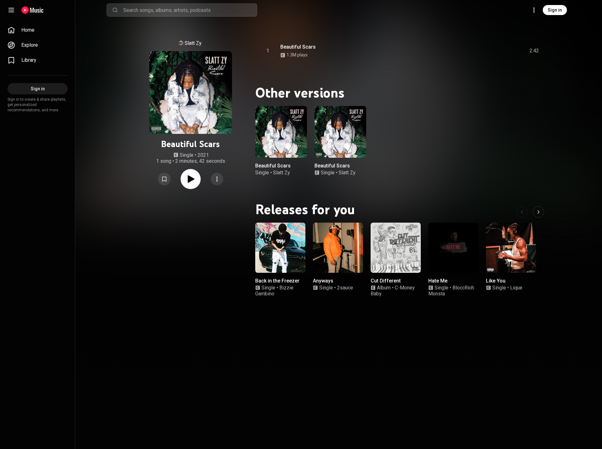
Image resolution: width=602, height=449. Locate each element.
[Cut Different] (396, 248)
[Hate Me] (453, 248)
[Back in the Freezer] (280, 248)
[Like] (487, 50)
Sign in (555, 10)
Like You (495, 281)
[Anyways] (338, 248)
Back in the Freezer (277, 281)
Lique (516, 288)
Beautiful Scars (298, 47)
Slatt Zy (193, 43)
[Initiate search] (115, 10)
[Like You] (511, 248)
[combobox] (190, 10)
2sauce (345, 288)
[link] (38, 30)
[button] (164, 179)
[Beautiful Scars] (281, 132)
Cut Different (386, 281)
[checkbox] (534, 51)
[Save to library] (164, 179)
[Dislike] (498, 50)
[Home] (32, 10)
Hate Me (437, 281)
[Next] (538, 212)
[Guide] (11, 10)
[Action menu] (217, 179)
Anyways (323, 281)
